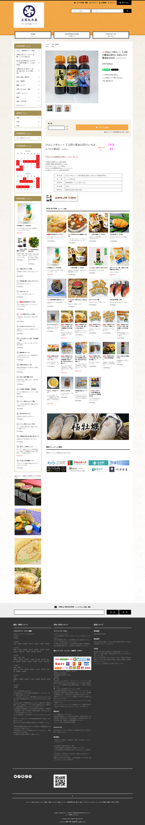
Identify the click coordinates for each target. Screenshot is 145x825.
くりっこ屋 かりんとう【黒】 (27, 401)
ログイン (112, 2)
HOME (33, 35)
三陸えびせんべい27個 (29, 314)
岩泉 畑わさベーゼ (24, 352)
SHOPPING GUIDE (72, 35)
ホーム (47, 44)
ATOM (117, 802)
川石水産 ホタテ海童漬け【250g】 (77, 235)
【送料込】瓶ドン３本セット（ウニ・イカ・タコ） (53, 357)
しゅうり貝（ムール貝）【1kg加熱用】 (29, 339)
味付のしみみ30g (65, 390)
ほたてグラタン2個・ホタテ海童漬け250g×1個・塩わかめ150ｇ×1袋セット (81, 358)
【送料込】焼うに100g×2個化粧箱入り (109, 357)
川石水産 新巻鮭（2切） (116, 299)
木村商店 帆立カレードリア (81, 391)
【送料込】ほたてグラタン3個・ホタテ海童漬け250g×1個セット (67, 327)
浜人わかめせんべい (25, 413)
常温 (53, 46)
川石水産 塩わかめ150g (33, 250)
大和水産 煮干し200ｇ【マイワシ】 (29, 281)
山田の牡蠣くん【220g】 (77, 267)
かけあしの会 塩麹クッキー (27, 460)
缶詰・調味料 (55, 44)
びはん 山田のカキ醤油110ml (123, 357)
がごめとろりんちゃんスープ (27, 326)
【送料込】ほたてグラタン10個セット (109, 325)
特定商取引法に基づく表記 (121, 132)
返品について (108, 132)
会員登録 (103, 2)
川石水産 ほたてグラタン (57, 234)
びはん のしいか (24, 291)
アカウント (94, 2)
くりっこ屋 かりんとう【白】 (27, 424)
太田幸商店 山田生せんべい (57, 299)
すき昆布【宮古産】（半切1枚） (28, 389)
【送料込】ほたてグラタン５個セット (95, 325)
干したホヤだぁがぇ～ (53, 324)
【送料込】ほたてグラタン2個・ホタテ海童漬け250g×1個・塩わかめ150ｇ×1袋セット (67, 359)
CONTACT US (111, 35)
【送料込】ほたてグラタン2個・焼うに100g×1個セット (81, 326)
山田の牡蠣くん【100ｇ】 (99, 234)
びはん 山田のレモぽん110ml (99, 267)
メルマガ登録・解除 (82, 2)
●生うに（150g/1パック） (53, 391)
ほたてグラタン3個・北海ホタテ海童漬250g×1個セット (119, 268)
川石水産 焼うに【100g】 (116, 234)
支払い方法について (37, 802)
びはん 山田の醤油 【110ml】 (22, 250)
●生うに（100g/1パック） (27, 446)
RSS (112, 802)
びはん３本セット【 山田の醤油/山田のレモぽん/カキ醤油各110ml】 (95, 393)
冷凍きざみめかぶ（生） (26, 364)
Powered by (62, 821)
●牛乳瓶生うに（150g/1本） (54, 267)
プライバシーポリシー (90, 802)
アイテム (125, 2)
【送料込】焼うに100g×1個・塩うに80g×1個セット (95, 357)
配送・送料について (50, 802)
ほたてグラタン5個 (94, 299)
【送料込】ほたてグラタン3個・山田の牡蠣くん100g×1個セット (123, 327)
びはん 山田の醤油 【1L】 (26, 377)
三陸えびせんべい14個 (26, 269)
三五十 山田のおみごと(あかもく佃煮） (77, 300)
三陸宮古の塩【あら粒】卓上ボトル (29, 436)
